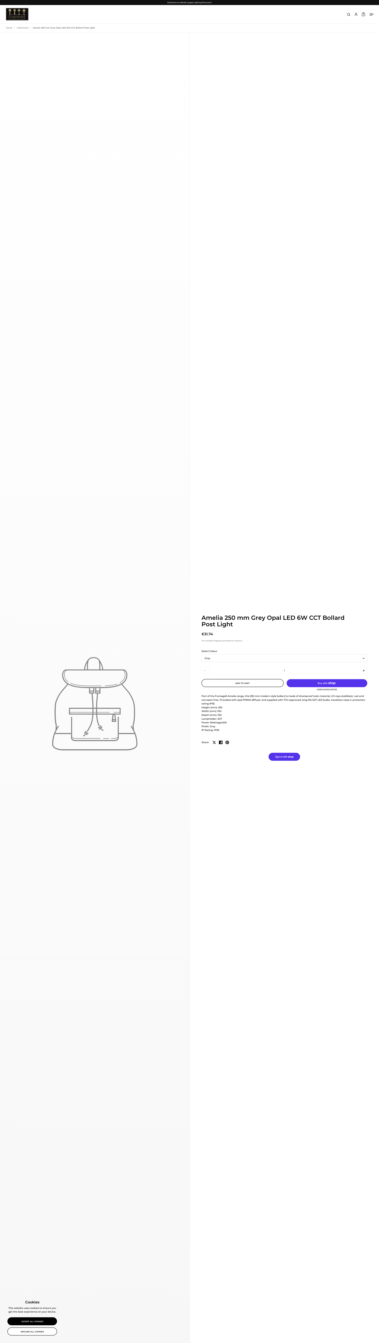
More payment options (327, 689)
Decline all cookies (32, 1331)
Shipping (217, 641)
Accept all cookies (32, 1321)
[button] (363, 670)
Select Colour (209, 651)
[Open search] (348, 14)
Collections (23, 27)
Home (9, 27)
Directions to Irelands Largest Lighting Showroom (189, 2)
